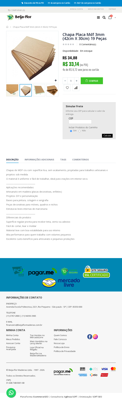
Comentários (80, 159)
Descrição (12, 159)
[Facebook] (89, 335)
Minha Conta (76, 9)
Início (7, 27)
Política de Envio (61, 347)
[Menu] (98, 17)
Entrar (112, 9)
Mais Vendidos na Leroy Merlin (38, 342)
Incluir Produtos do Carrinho (83, 127)
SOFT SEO (97, 396)
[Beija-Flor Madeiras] (19, 17)
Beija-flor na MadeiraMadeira (38, 354)
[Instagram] (95, 335)
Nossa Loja (59, 343)
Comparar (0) (17, 10)
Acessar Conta (13, 343)
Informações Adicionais (39, 159)
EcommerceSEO (40, 396)
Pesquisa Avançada (11, 348)
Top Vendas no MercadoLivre (37, 336)
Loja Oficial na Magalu (37, 348)
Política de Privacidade (65, 351)
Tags (63, 159)
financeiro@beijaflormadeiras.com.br (24, 324)
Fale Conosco (60, 339)
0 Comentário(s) (87, 44)
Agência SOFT (70, 396)
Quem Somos (60, 335)
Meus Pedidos (13, 339)
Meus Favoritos (96, 9)
